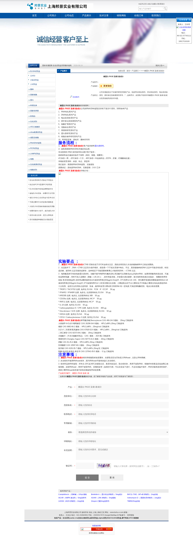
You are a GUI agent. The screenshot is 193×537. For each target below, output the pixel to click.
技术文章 (104, 15)
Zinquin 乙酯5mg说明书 (100, 501)
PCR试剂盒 (34, 148)
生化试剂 (33, 121)
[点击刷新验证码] (104, 465)
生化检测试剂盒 (36, 164)
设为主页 (143, 4)
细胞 (32, 159)
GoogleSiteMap (111, 515)
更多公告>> (160, 65)
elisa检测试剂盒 (36, 132)
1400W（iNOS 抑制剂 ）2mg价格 (71, 501)
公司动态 (69, 15)
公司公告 (33, 65)
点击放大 (75, 97)
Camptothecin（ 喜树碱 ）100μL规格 (72, 494)
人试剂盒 (33, 84)
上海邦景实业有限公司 (60, 6)
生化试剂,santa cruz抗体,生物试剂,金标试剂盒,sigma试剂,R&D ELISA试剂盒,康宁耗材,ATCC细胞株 (101, 518)
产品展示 (86, 15)
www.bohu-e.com (116, 512)
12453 (32, 76)
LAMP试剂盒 (35, 154)
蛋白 (32, 100)
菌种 (32, 89)
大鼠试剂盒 (34, 80)
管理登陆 (130, 515)
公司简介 (51, 15)
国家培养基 (34, 111)
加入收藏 (152, 4)
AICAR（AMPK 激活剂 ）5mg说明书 (72, 498)
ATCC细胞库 (35, 127)
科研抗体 (33, 105)
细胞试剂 (33, 170)
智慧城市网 (96, 526)
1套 (88, 373)
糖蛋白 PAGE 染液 (79, 373)
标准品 (32, 116)
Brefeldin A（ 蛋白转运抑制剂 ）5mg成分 (106, 494)
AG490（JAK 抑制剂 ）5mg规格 (103, 498)
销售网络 (121, 15)
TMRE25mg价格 (133, 501)
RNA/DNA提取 (35, 143)
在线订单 (138, 15)
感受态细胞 (34, 138)
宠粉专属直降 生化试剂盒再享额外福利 (56, 65)
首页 (34, 15)
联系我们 (161, 4)
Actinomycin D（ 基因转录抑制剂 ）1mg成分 (144, 498)
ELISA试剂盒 (35, 71)
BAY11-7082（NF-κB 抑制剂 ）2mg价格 (142, 494)
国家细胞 (33, 95)
